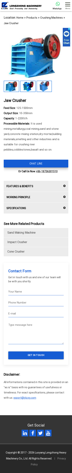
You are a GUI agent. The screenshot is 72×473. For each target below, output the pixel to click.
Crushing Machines (51, 17)
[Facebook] (32, 433)
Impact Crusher (17, 242)
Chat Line (36, 163)
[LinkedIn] (25, 433)
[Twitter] (40, 433)
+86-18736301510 (47, 171)
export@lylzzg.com (24, 397)
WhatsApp (57, 9)
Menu (67, 8)
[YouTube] (48, 433)
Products (31, 17)
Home (19, 17)
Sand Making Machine (21, 232)
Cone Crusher (16, 251)
